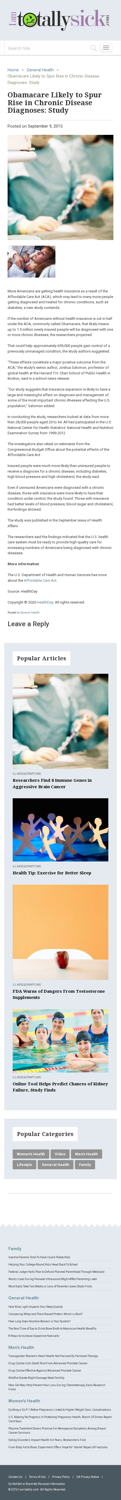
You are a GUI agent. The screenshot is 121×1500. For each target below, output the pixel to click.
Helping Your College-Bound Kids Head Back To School (43, 1264)
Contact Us (15, 1476)
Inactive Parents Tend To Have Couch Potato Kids (39, 1257)
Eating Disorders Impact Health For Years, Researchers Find (47, 1440)
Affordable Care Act (40, 580)
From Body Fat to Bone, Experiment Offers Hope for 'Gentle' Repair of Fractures (58, 1447)
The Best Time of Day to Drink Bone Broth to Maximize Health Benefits (52, 1328)
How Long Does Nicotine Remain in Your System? (39, 1321)
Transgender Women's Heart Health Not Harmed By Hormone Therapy (53, 1356)
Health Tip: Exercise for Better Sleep (52, 872)
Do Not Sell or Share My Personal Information (36, 1483)
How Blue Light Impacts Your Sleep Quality (35, 1306)
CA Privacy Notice (87, 1476)
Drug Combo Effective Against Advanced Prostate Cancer (44, 1370)
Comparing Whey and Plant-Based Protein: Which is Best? (45, 1314)
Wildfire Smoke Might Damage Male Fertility (36, 1377)
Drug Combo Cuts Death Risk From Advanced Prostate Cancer (48, 1363)
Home (13, 69)
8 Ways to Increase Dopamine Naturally (33, 1335)
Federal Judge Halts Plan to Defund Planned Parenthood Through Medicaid (56, 1271)
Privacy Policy (61, 1476)
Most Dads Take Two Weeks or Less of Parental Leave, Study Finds (50, 1286)
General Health (40, 69)
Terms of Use (37, 1476)
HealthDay (45, 602)
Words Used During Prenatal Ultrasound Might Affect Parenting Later (52, 1279)
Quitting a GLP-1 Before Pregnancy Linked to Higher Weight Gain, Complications (59, 1409)
